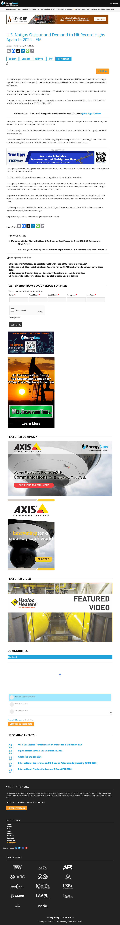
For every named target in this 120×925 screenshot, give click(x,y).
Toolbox (10, 836)
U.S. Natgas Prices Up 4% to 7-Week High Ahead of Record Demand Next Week (61, 249)
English (12, 58)
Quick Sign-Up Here (91, 113)
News (9, 827)
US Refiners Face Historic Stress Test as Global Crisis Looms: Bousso (43, 276)
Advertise (11, 840)
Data (9, 829)
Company (72, 295)
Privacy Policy (53, 917)
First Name (34, 295)
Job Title (91, 295)
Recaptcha (14, 317)
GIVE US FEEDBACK (16, 808)
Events (10, 833)
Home (9, 824)
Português (63, 58)
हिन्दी (50, 58)
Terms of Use (67, 917)
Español (26, 58)
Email (12, 295)
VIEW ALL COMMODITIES (21, 724)
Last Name (53, 295)
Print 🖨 (102, 71)
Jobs (9, 831)
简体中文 (39, 58)
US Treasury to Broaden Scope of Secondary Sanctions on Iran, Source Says (47, 273)
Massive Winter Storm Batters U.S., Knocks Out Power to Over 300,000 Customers (56, 241)
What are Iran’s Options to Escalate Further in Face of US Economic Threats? (48, 264)
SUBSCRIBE (11, 843)
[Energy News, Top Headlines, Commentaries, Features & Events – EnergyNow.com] (9, 3)
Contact (10, 838)
